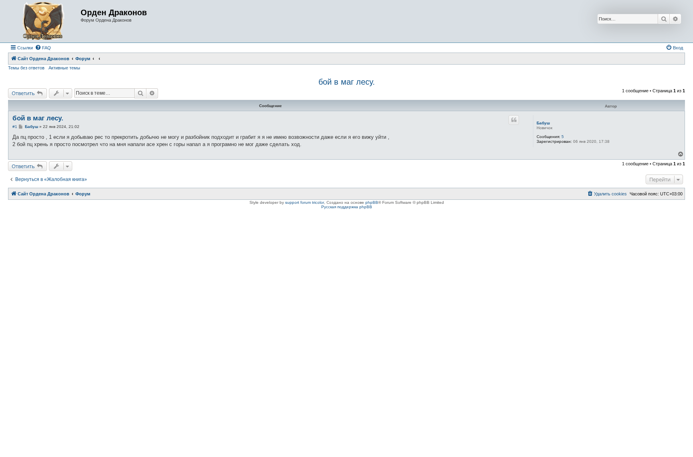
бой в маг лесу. (346, 81)
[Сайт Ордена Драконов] (45, 21)
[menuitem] (43, 48)
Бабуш (543, 123)
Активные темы (64, 67)
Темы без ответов (26, 67)
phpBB (371, 202)
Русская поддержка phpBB (346, 207)
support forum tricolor (304, 202)
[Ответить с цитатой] (514, 120)
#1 (14, 126)
